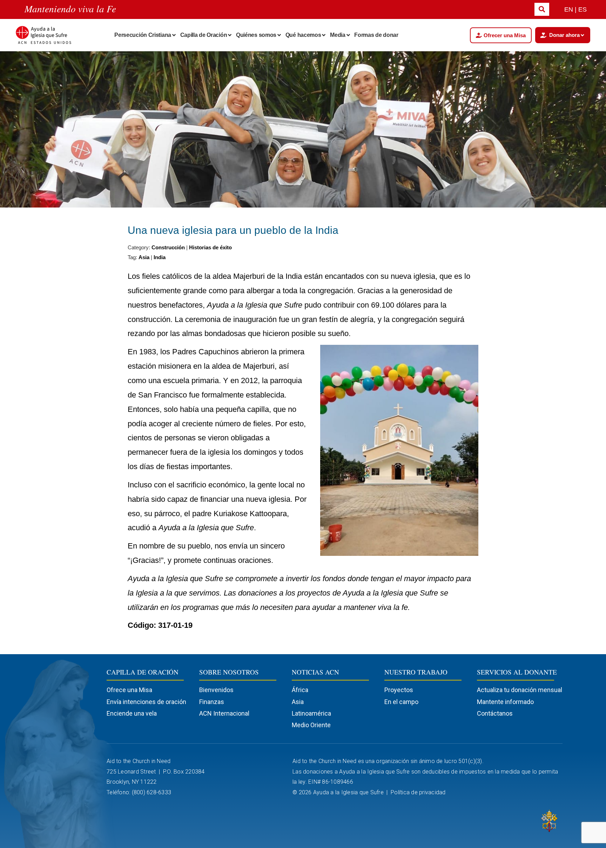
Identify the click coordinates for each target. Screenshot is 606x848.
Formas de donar (376, 35)
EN (568, 9)
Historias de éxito (210, 247)
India (160, 257)
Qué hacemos (303, 35)
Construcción (168, 247)
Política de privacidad (419, 792)
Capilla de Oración (203, 35)
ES (582, 9)
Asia (144, 257)
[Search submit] (541, 9)
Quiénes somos (256, 35)
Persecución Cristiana (142, 35)
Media (337, 35)
